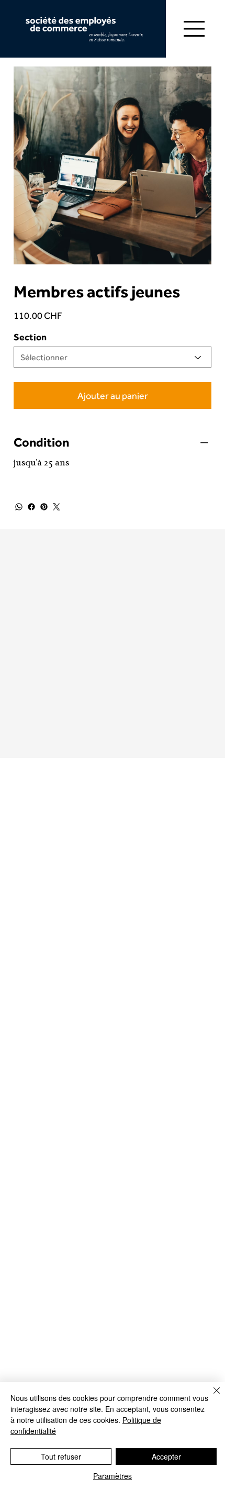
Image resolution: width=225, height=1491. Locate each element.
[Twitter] (56, 507)
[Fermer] (210, 1396)
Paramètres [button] (112, 1476)
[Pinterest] (44, 507)
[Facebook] (31, 507)
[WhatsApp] (19, 507)
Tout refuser (61, 1456)
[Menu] (195, 29)
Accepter (166, 1456)
